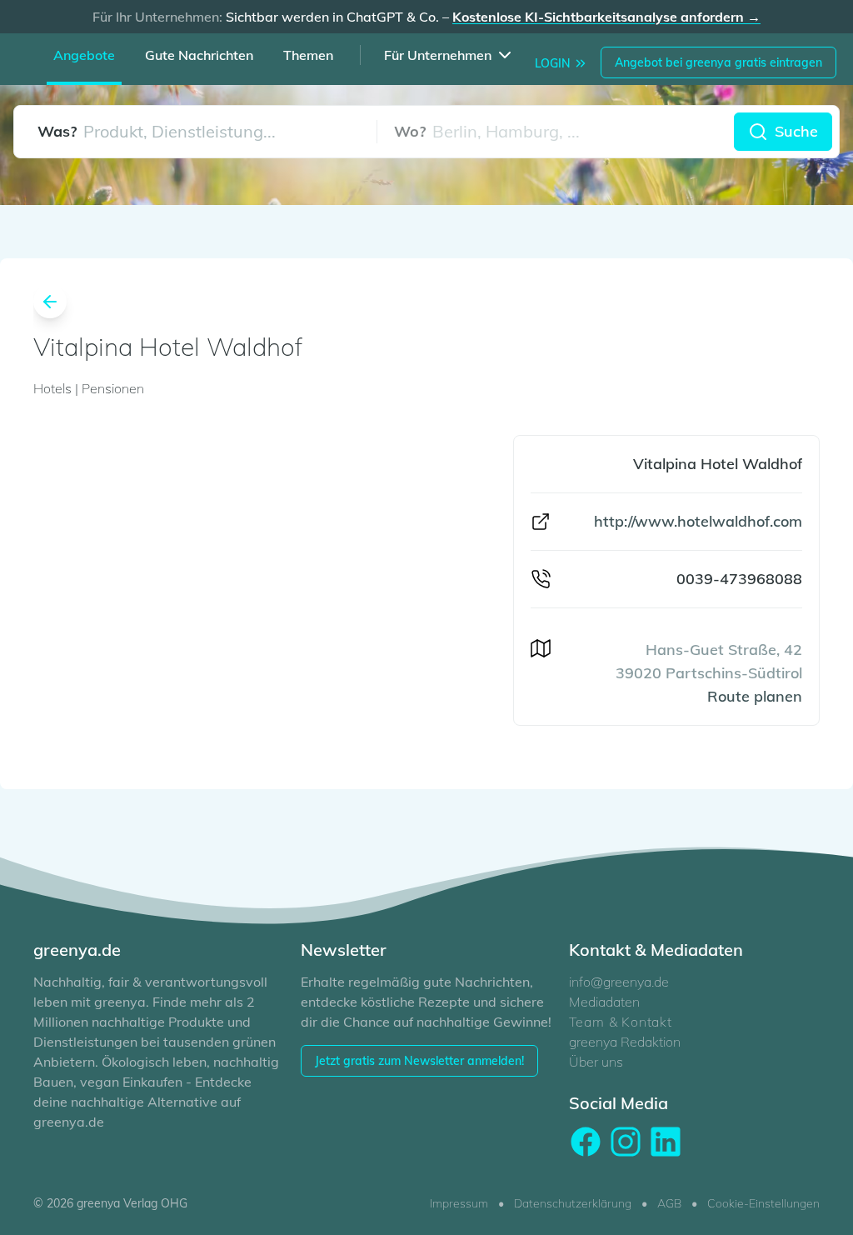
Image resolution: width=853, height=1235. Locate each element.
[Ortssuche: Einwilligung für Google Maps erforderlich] (555, 131)
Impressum (459, 1203)
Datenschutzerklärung (572, 1203)
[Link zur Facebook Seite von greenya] (585, 1141)
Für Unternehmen (437, 55)
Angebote (84, 55)
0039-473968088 (739, 578)
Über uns (596, 1061)
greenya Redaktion (625, 1041)
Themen (308, 55)
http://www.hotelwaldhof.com (698, 521)
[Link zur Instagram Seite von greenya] (625, 1141)
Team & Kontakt (620, 1021)
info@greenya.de (619, 981)
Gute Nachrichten (199, 55)
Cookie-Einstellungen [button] (763, 1203)
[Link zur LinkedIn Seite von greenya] (665, 1141)
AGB (669, 1203)
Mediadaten (604, 1001)
